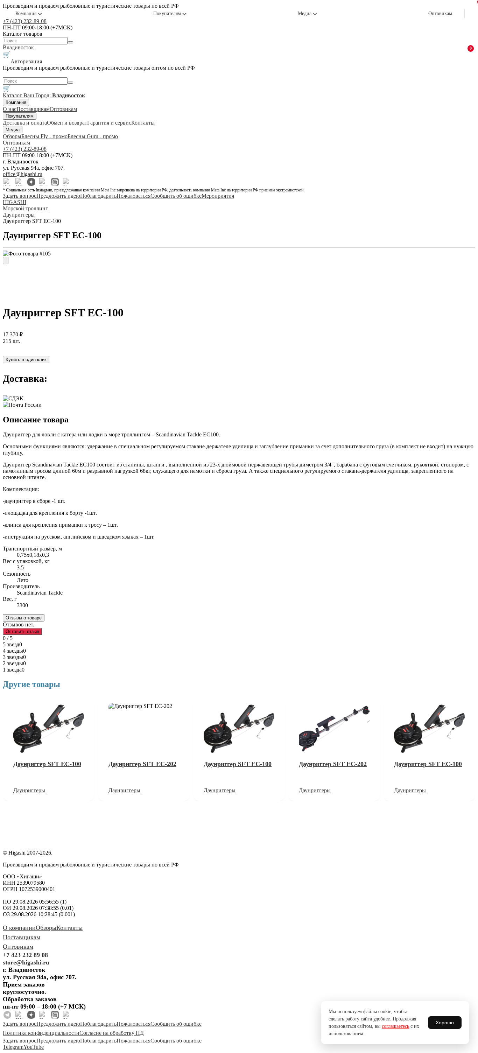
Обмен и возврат (67, 123)
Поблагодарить (98, 196)
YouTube (33, 1047)
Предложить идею (58, 196)
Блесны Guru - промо (93, 136)
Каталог (13, 95)
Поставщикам (33, 109)
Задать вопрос (19, 196)
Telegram (13, 1047)
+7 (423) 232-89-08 (25, 21)
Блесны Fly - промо (44, 136)
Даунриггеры (29, 790)
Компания (25, 13)
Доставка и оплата (25, 123)
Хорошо (445, 1022)
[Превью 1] (5, 260)
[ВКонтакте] (19, 182)
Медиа (304, 13)
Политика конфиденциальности (41, 1033)
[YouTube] (66, 182)
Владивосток (18, 47)
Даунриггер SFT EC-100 (47, 763)
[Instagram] (54, 182)
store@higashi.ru (26, 962)
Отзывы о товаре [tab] (24, 617)
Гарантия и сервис (109, 123)
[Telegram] (7, 182)
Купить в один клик (26, 359)
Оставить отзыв (22, 631)
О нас (9, 109)
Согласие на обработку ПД (111, 1033)
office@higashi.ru (22, 174)
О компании (19, 927)
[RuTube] (43, 182)
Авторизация (26, 61)
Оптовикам (440, 13)
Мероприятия (218, 196)
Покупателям (167, 13)
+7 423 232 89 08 (25, 955)
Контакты (143, 123)
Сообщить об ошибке (176, 196)
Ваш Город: (54, 95)
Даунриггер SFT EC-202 (142, 763)
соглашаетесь (395, 1026)
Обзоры (12, 136)
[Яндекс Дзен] (31, 182)
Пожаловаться (133, 196)
